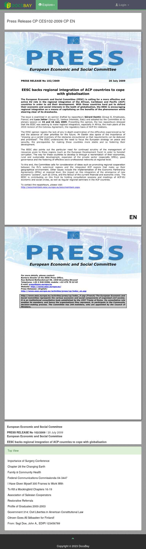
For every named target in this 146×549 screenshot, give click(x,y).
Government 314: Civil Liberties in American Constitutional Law (45, 512)
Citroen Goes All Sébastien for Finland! (31, 517)
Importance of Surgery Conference (28, 461)
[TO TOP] (73, 538)
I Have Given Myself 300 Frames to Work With (35, 483)
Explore (47, 4)
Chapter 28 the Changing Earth (26, 466)
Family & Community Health (24, 472)
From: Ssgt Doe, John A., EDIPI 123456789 (34, 523)
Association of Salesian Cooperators (29, 495)
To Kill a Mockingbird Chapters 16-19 (30, 489)
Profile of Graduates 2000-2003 (27, 506)
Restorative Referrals (20, 500)
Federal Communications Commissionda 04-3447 (37, 478)
